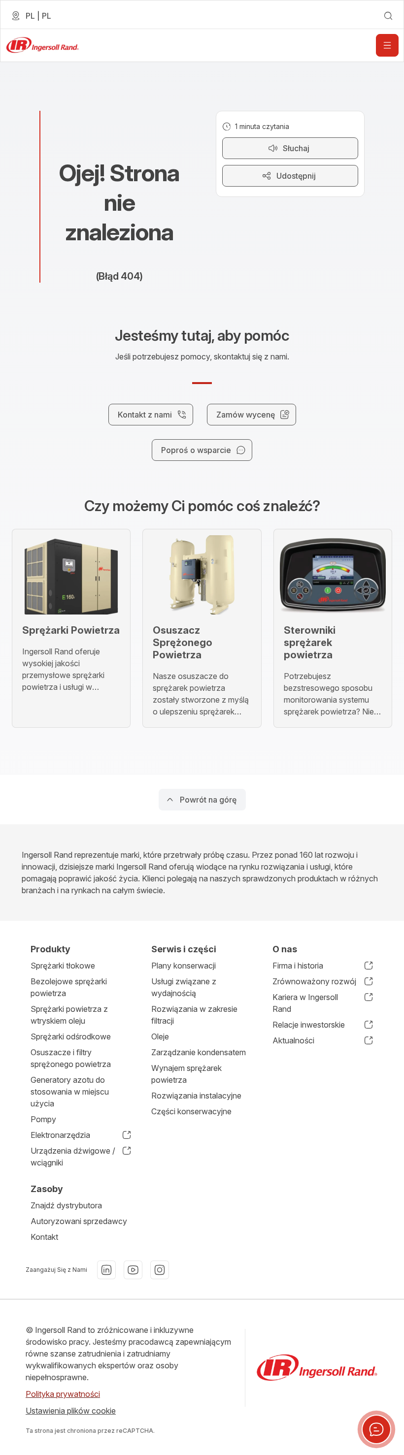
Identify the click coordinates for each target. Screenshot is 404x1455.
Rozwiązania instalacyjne (196, 1095)
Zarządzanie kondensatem (198, 1052)
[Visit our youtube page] (133, 1270)
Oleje (160, 1036)
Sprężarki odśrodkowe (71, 1036)
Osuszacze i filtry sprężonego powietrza (71, 1058)
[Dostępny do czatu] (376, 1429)
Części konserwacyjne (191, 1111)
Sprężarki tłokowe (63, 965)
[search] (388, 15)
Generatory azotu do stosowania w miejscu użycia (70, 1091)
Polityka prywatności (63, 1394)
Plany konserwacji (183, 965)
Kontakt (44, 1237)
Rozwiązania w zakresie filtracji (194, 1015)
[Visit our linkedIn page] (106, 1270)
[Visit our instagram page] (159, 1270)
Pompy (43, 1119)
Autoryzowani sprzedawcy (79, 1221)
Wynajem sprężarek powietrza (186, 1074)
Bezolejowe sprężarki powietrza (69, 987)
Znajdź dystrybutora (66, 1205)
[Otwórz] (387, 45)
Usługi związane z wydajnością (183, 987)
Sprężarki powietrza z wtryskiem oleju (69, 1015)
